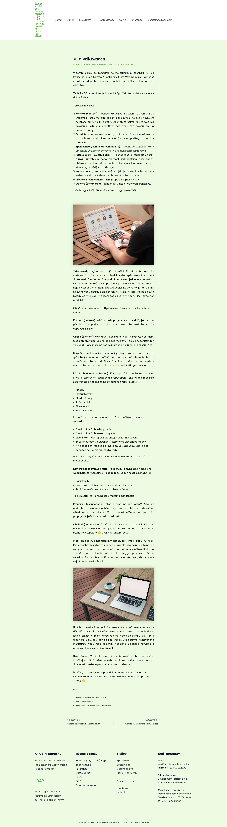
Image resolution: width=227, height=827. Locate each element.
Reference (137, 20)
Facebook (122, 788)
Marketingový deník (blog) (91, 760)
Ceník (122, 20)
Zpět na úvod (83, 764)
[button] (92, 20)
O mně (70, 20)
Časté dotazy (106, 20)
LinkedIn (121, 792)
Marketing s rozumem (160, 20)
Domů (58, 20)
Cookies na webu (86, 785)
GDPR (79, 781)
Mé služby (85, 20)
